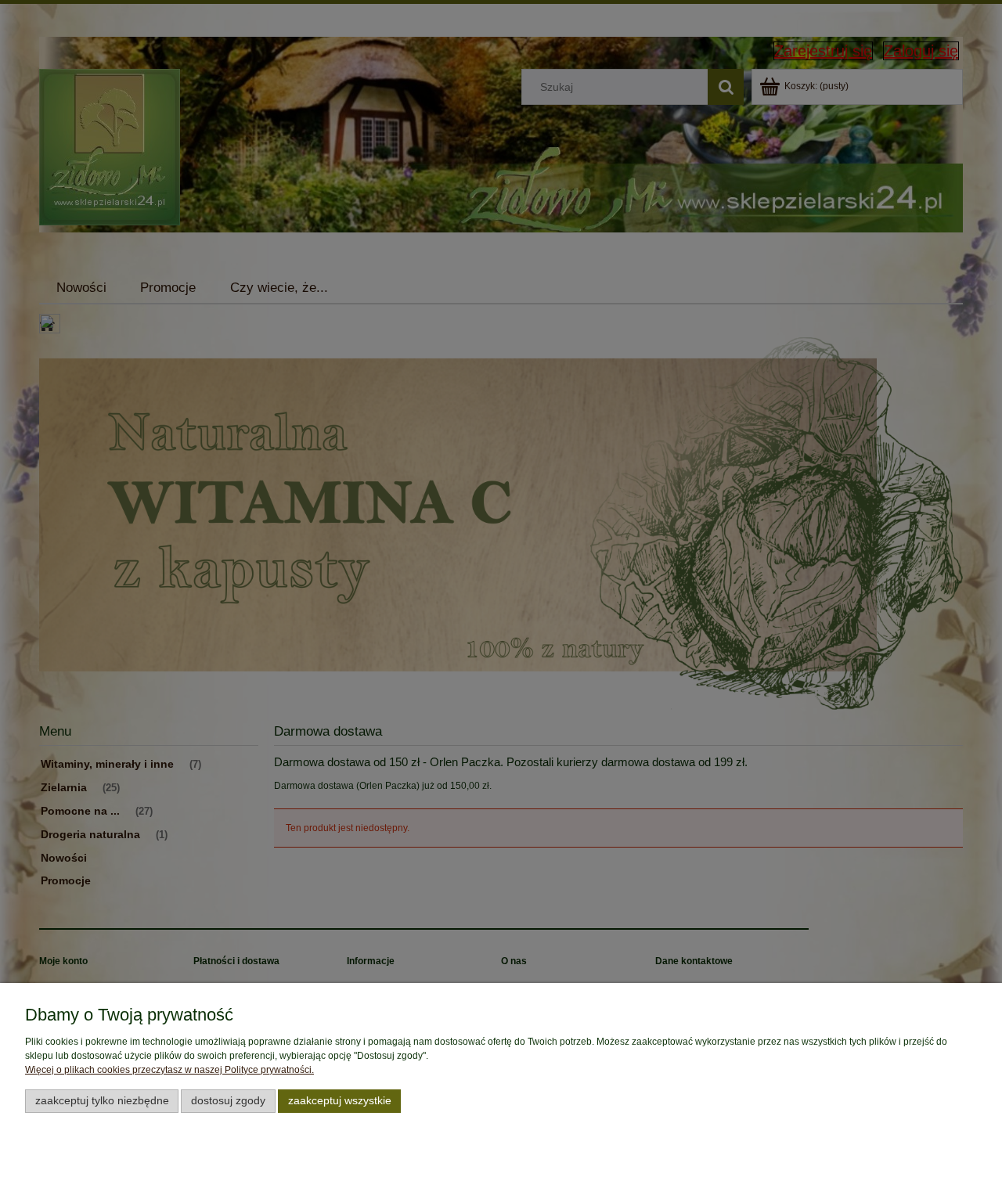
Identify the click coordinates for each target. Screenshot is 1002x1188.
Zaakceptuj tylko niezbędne (102, 1101)
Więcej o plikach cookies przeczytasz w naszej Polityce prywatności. (169, 1069)
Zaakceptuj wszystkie (339, 1101)
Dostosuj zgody (228, 1101)
